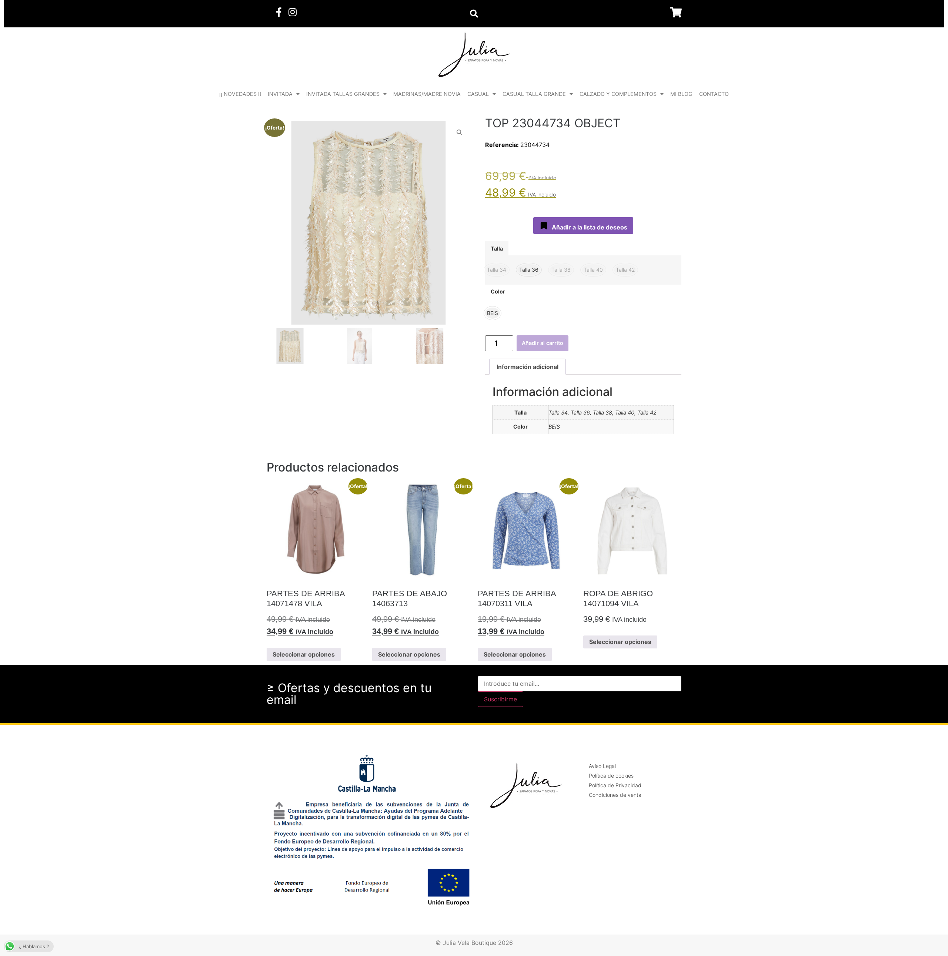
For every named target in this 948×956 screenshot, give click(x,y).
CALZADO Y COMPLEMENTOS (618, 94)
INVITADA (280, 94)
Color (498, 291)
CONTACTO (714, 94)
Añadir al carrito (542, 343)
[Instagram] (292, 12)
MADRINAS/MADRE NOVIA (427, 94)
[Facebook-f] (278, 12)
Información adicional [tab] (527, 366)
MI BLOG (681, 94)
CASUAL (478, 94)
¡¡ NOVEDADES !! (240, 94)
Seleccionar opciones (304, 654)
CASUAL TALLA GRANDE (534, 94)
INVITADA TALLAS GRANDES (343, 94)
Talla (497, 248)
